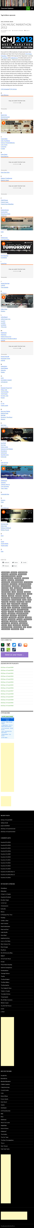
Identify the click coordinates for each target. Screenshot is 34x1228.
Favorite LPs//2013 (6, 865)
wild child (25, 625)
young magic (15, 629)
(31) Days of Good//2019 (7, 696)
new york (12, 601)
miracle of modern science (18, 597)
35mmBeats (4, 888)
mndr (28, 597)
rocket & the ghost (23, 609)
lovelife (4, 595)
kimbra (4, 593)
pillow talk (15, 605)
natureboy (5, 601)
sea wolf (27, 611)
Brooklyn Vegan (5, 900)
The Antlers (4, 1134)
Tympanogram (4, 997)
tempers (4, 619)
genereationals (6, 586)
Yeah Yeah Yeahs (5, 1149)
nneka (3, 603)
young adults (5, 629)
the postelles (27, 619)
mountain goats (16, 599)
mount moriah (6, 599)
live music (6, 21)
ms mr (24, 599)
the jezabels (12, 619)
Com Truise (18, 578)
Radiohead (3, 1119)
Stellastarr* (4, 1131)
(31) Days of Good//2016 (7, 688)
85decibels (3, 891)
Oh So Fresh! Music (6, 958)
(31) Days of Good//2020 (7, 699)
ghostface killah (25, 586)
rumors (4, 611)
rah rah (13, 609)
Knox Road (3, 935)
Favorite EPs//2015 (6, 848)
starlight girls (22, 615)
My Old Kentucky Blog (6, 953)
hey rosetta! (5, 589)
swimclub (4, 617)
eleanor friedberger (17, 582)
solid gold (13, 615)
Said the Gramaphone (6, 967)
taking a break (4, 822)
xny (25, 627)
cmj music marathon (7, 578)
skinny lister (11, 613)
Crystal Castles (5, 1090)
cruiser (4, 580)
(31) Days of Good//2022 (7, 705)
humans (13, 589)
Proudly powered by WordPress (8, 1226)
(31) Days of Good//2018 (7, 694)
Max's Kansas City (5, 944)
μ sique (3, 1011)
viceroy (4, 625)
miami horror (5, 597)
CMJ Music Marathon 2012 (16, 26)
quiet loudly (16, 607)
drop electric (19, 580)
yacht (29, 627)
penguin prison (6, 605)
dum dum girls (6, 582)
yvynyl (2, 1008)
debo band (11, 580)
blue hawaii (5, 574)
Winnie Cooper (5, 1002)
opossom (24, 603)
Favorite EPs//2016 (6, 851)
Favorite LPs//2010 (6, 857)
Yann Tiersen (4, 1146)
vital (10, 625)
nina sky (28, 601)
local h (30, 593)
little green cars (21, 593)
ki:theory (20, 591)
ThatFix (3, 976)
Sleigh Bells (4, 1125)
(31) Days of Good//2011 (7, 673)
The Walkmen (13, 621)
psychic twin (24, 605)
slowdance (5, 615)
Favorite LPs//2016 (6, 877)
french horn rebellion (25, 584)
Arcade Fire (4, 1075)
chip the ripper (22, 574)
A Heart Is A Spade (6, 894)
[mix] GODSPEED (5, 825)
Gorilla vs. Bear (4, 920)
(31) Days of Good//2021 (7, 702)
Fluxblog (3, 917)
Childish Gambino (5, 1084)
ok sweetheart (16, 603)
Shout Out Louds (5, 1122)
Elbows (3, 911)
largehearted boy (5, 938)
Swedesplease (4, 970)
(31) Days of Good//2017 (7, 691)
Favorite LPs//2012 (6, 863)
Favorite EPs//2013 (6, 842)
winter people (17, 627)
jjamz (13, 591)
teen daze (20, 617)
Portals (3, 961)
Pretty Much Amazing (6, 964)
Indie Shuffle (4, 932)
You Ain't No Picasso (6, 1005)
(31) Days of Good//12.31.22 (8, 828)
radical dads (5, 609)
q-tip (9, 607)
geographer (16, 586)
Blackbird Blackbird (5, 1081)
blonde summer (23, 572)
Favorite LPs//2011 (6, 860)
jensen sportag (6, 591)
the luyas (19, 619)
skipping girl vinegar (22, 613)
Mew (2, 1116)
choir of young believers (8, 576)
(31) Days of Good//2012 (7, 676)
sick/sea (4, 613)
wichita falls (17, 625)
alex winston (5, 572)
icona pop (20, 589)
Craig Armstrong (5, 1087)
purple (4, 607)
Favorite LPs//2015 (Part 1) (8, 871)
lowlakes (11, 595)
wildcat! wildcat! (7, 627)
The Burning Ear (5, 985)
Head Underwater (5, 926)
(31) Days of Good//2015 (7, 685)
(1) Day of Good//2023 (6, 820)
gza (11, 587)
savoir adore (19, 611)
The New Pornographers (7, 1140)
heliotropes (18, 587)
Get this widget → (4, 737)
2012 (2, 21)
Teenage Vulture (5, 973)
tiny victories (5, 623)
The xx (2, 1143)
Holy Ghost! (4, 1102)
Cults (2, 1093)
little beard (11, 593)
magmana (18, 595)
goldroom (5, 587)
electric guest (28, 582)
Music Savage (4, 947)
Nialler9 (3, 955)
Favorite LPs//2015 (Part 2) (8, 874)
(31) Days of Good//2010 (7, 670)
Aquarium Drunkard (6, 897)
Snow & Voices (4, 1128)
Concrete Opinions (7, 8)
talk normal (12, 617)
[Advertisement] (7, 767)
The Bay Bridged (5, 979)
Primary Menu (32, 8)
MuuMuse (3, 950)
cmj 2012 (19, 576)
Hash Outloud (4, 923)
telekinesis (28, 617)
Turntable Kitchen (5, 994)
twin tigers (15, 623)
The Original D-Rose (6, 988)
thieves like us (22, 621)
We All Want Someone (6, 1000)
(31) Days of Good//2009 (7, 667)
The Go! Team (4, 1137)
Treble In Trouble (5, 991)
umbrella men (23, 623)
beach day (14, 572)
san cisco (10, 611)
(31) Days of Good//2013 (7, 679)
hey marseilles (27, 587)
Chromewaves (4, 906)
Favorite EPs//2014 (6, 845)
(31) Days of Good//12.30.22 (8, 831)
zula (22, 629)
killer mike (27, 591)
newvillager (20, 601)
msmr (29, 599)
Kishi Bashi (3, 1108)
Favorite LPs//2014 (6, 868)
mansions (25, 595)
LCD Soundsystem (5, 1110)
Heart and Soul (4, 929)
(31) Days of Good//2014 (7, 682)
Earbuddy (3, 908)
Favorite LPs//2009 (6, 854)
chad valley (13, 574)
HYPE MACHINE (7, 716)
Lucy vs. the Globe (5, 941)
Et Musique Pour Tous (6, 914)
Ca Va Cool (3, 903)
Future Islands (4, 1099)
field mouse (5, 584)
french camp (13, 584)
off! (9, 603)
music (11, 21)
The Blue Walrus (5, 982)
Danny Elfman (4, 1096)
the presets (5, 621)
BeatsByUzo (4, 1078)
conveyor (25, 578)
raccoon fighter (26, 607)
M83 (2, 1113)
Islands (3, 1105)
